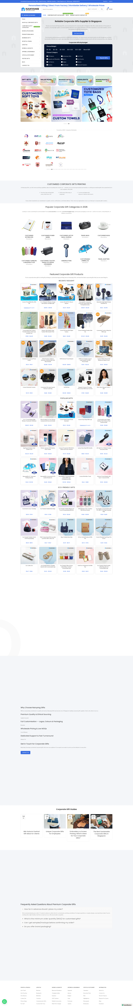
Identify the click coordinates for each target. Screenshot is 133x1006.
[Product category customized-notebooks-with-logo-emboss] (29, 229)
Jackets (69, 1003)
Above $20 (86, 49)
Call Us (110, 1)
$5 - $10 (62, 49)
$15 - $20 (78, 49)
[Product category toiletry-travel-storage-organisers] (47, 254)
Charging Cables (56, 993)
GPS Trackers (55, 998)
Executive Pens (87, 993)
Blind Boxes (65, 64)
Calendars (85, 990)
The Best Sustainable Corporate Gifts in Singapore (101, 833)
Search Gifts (104, 58)
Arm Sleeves (51, 62)
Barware (79, 62)
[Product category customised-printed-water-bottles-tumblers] (29, 254)
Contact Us (25, 752)
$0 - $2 (48, 49)
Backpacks (38, 993)
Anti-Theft (80, 56)
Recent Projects (103, 995)
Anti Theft (23, 990)
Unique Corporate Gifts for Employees (55, 832)
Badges (64, 62)
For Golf (22, 1003)
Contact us (27, 307)
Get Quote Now (78, 33)
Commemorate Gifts (41, 1001)
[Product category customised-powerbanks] (47, 229)
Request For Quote (103, 998)
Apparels (70, 990)
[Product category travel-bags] (85, 228)
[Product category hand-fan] (66, 253)
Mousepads (86, 1001)
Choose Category (52, 52)
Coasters (38, 998)
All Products (51, 56)
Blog (100, 1001)
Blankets (50, 64)
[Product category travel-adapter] (103, 251)
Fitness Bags (24, 1001)
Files (84, 995)
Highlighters (86, 998)
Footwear (70, 1001)
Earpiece (54, 995)
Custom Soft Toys (40, 1003)
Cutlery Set (23, 998)
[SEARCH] (102, 9)
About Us (101, 990)
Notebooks (86, 1003)
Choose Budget (51, 46)
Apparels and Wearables (54, 59)
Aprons (64, 59)
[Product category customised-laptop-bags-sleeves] (66, 229)
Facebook (101, 1003)
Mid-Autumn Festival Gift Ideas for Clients (32, 832)
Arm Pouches (80, 59)
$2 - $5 (55, 49)
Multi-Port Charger (56, 1003)
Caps (69, 998)
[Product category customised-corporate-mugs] (103, 228)
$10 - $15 (70, 49)
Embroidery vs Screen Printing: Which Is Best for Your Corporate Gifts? (78, 834)
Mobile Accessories (56, 1001)
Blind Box (38, 995)
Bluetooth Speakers (82, 64)
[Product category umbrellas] (85, 252)
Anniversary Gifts (67, 56)
